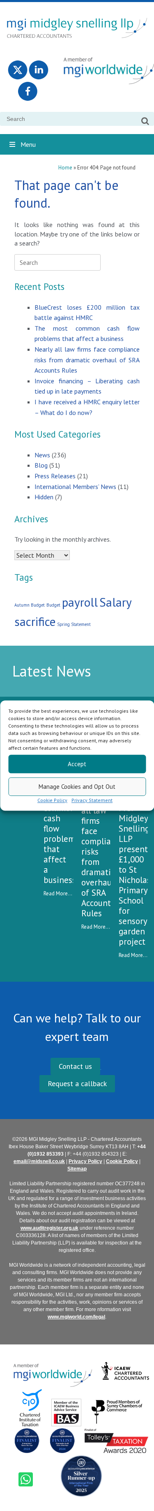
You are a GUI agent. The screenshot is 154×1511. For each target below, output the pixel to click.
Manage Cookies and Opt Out (77, 786)
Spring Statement (74, 624)
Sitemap (77, 1169)
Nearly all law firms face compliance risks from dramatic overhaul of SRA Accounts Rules (87, 359)
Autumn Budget (29, 605)
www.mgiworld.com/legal (76, 1317)
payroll (80, 602)
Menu (28, 144)
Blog (41, 465)
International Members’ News (75, 486)
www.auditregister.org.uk (49, 1228)
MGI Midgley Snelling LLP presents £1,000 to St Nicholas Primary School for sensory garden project (135, 874)
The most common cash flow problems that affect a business (61, 833)
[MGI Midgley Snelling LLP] (77, 27)
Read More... (58, 893)
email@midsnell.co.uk (39, 1161)
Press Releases (55, 476)
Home (65, 167)
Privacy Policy (85, 1161)
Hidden (43, 497)
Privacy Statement (92, 800)
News (42, 455)
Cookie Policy (52, 800)
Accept (77, 764)
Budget (53, 605)
